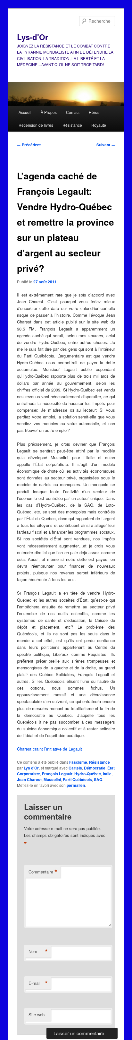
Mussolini (52, 779)
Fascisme (78, 762)
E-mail (38, 983)
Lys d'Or (31, 768)
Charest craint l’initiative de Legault (49, 749)
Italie (107, 774)
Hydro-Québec (87, 774)
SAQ (98, 779)
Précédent (29, 145)
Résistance (72, 125)
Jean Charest (29, 779)
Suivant (105, 145)
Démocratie (94, 768)
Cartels (75, 768)
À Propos (49, 112)
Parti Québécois (77, 779)
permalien (76, 785)
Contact (72, 112)
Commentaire (43, 872)
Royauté (98, 125)
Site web (37, 1014)
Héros (94, 112)
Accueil (25, 112)
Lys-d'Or (32, 36)
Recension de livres (36, 125)
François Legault (57, 774)
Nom (38, 951)
